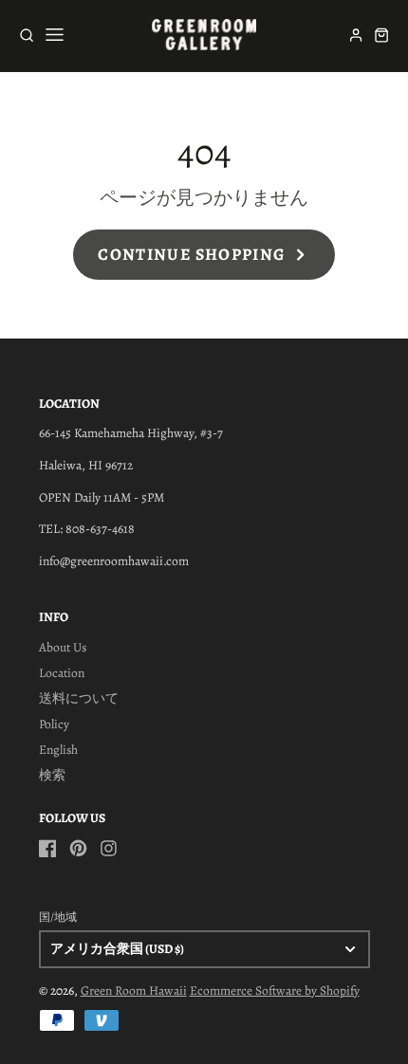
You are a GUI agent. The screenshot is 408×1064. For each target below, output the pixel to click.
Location (61, 673)
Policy (54, 724)
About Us (62, 647)
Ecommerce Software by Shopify (275, 990)
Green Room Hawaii (134, 990)
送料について (79, 698)
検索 (52, 775)
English (58, 750)
